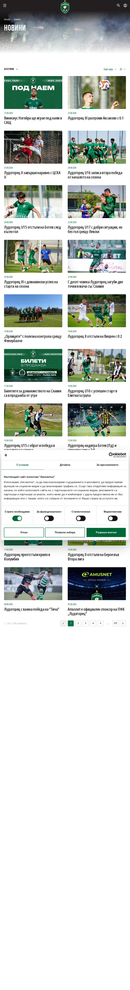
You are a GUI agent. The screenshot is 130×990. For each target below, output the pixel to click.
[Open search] (118, 5)
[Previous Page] (123, 623)
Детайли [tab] (65, 464)
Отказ (24, 532)
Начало (7, 19)
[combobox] (110, 69)
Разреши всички (106, 532)
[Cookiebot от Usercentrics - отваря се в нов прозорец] (111, 455)
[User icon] (125, 5)
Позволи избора (65, 532)
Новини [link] (17, 19)
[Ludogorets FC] (65, 7)
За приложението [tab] (107, 464)
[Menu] (5, 5)
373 (115, 623)
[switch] (49, 518)
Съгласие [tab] (22, 464)
